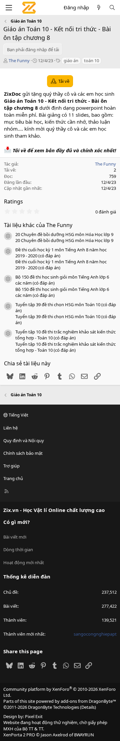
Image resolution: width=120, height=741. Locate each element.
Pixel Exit (34, 716)
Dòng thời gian (18, 550)
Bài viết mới (14, 537)
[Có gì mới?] (98, 7)
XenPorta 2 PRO (19, 735)
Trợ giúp (11, 466)
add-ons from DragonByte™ (88, 701)
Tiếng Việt (18, 415)
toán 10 (91, 60)
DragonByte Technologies (53, 707)
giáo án (71, 60)
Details (88, 707)
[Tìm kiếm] (112, 7)
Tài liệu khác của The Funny (38, 225)
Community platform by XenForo (59, 692)
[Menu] (8, 8)
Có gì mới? (16, 522)
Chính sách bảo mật (23, 453)
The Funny (19, 60)
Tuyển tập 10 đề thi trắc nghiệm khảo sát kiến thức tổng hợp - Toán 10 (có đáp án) (65, 335)
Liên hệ (10, 428)
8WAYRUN (84, 735)
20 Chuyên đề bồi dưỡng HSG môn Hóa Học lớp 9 (64, 234)
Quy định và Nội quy (23, 440)
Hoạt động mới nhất (23, 562)
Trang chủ (13, 478)
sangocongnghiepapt (95, 634)
